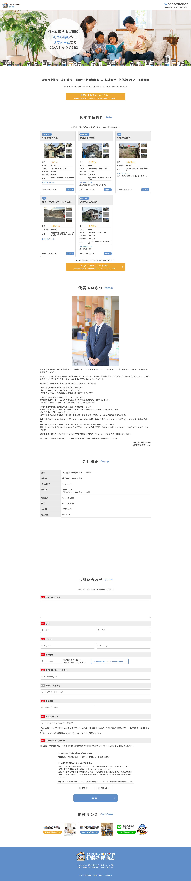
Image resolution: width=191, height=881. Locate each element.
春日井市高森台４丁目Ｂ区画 (56, 201)
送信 (94, 798)
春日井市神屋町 (87, 137)
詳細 (69, 190)
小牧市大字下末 (50, 137)
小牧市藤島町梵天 (89, 201)
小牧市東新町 (124, 137)
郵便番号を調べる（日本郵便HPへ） (109, 661)
